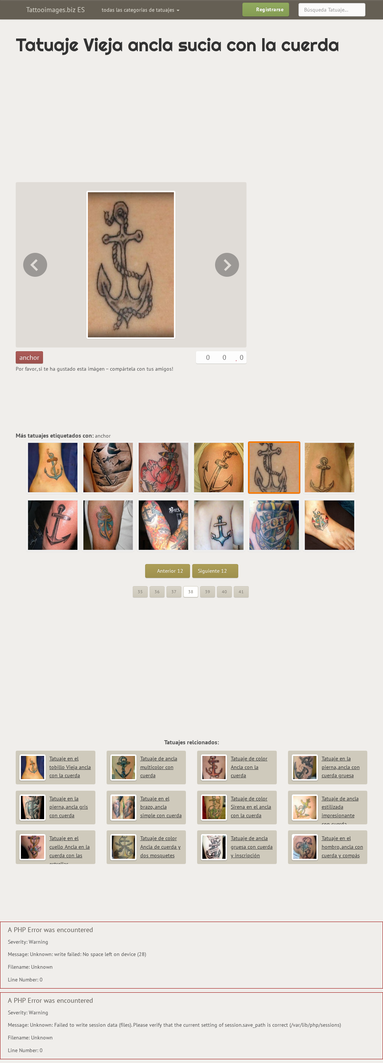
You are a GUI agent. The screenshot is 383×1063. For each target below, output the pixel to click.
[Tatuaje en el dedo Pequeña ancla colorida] (219, 525)
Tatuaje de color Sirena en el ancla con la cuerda (251, 807)
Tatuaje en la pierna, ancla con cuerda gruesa (341, 767)
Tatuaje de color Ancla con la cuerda (249, 767)
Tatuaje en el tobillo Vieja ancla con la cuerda (70, 767)
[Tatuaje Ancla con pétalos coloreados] (163, 467)
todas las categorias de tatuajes (139, 9)
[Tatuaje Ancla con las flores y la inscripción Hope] (274, 525)
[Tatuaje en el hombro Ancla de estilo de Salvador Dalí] (108, 525)
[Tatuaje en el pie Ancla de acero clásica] (227, 264)
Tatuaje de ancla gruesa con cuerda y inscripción (252, 847)
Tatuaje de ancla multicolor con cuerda (158, 767)
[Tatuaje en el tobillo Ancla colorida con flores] (329, 525)
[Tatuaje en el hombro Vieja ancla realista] (34, 264)
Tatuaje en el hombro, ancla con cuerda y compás (342, 847)
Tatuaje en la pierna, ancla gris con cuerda (68, 807)
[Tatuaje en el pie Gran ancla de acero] (53, 525)
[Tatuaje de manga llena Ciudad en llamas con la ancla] (163, 525)
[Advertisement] (152, 118)
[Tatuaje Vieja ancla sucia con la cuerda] (274, 467)
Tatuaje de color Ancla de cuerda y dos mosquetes (160, 847)
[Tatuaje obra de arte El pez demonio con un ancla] (108, 467)
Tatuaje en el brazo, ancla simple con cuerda (161, 807)
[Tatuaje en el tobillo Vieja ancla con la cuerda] (53, 467)
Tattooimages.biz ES (54, 9)
